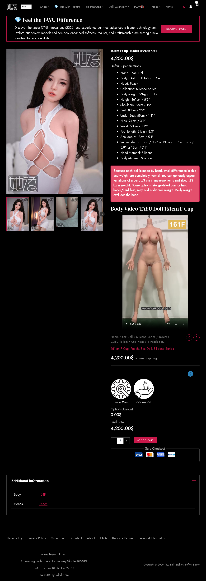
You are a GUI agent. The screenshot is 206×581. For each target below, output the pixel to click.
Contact (76, 538)
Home (115, 337)
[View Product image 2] (42, 214)
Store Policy (14, 538)
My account (58, 538)
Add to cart (145, 440)
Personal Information (152, 538)
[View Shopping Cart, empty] (198, 6)
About (91, 538)
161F (42, 494)
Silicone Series (145, 337)
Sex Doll (127, 337)
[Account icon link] (190, 6)
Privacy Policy (36, 538)
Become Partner (123, 538)
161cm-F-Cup (120, 348)
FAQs (103, 538)
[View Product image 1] (17, 214)
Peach (135, 348)
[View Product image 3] (67, 212)
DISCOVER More (176, 28)
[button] (48, 6)
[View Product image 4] (92, 214)
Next (102, 214)
